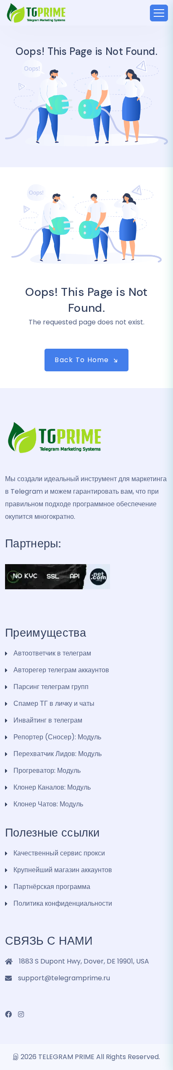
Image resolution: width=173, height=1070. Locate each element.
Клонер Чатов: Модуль (48, 804)
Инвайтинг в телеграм (47, 720)
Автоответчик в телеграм (52, 653)
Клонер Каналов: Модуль (52, 787)
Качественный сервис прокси (59, 853)
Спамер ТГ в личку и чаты (53, 703)
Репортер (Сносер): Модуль (57, 737)
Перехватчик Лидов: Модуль (57, 754)
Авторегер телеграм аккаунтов (61, 670)
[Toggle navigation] (159, 13)
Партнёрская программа (51, 886)
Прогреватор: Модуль (47, 770)
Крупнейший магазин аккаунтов (62, 870)
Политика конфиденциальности (62, 903)
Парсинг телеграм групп (51, 687)
